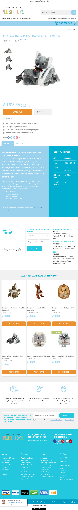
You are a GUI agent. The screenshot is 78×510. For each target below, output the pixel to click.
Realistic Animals (27, 458)
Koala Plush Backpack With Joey (38, 356)
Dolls (23, 469)
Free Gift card (45, 474)
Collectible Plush (27, 476)
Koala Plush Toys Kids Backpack (63, 356)
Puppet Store (25, 467)
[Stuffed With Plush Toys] (13, 10)
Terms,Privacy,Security (48, 465)
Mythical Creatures (27, 479)
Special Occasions (27, 472)
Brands (4, 475)
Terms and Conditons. (31, 502)
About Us (44, 458)
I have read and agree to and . (54, 420)
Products (24, 454)
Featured (5, 454)
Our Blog (63, 454)
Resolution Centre (66, 479)
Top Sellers (5, 469)
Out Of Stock (63, 372)
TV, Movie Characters (28, 474)
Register (63, 470)
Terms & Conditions (56, 420)
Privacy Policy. (41, 502)
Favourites (63, 475)
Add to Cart (18, 112)
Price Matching (46, 467)
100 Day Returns (46, 460)
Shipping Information (48, 463)
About (43, 454)
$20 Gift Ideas (6, 460)
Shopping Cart (65, 466)
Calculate (34, 248)
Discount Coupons (47, 476)
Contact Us (64, 458)
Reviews (19, 143)
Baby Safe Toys (26, 463)
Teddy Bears (25, 460)
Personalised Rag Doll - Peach (14, 502)
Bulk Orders (45, 469)
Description (8, 143)
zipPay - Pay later (47, 472)
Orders (62, 473)
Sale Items (5, 463)
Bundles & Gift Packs (8, 458)
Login (62, 468)
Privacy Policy (69, 420)
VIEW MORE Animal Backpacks (28, 40)
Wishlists (63, 477)
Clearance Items (7, 465)
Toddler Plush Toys (27, 465)
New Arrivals (6, 467)
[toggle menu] (3, 23)
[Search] (73, 12)
